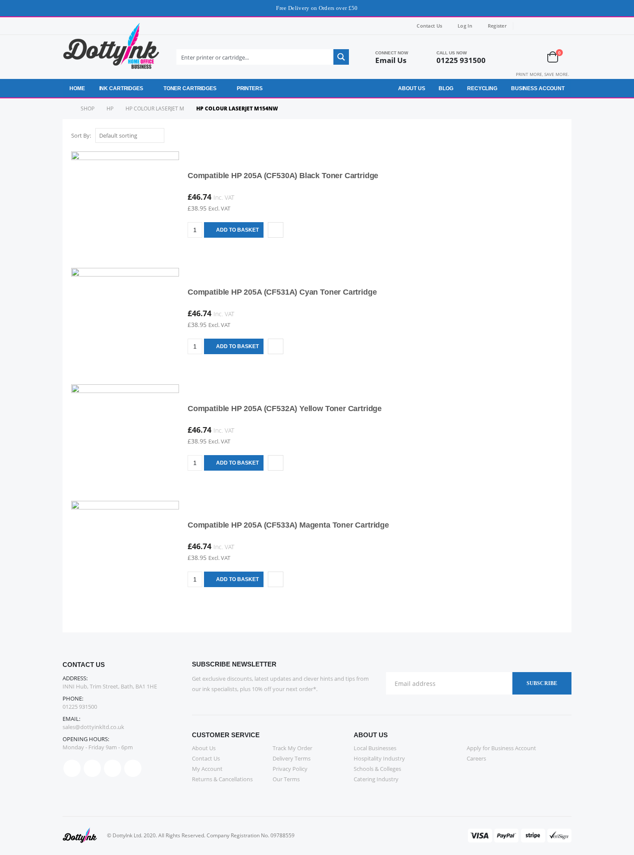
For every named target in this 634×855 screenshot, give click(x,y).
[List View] (559, 136)
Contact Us (429, 25)
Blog (446, 88)
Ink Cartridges (121, 88)
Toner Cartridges (190, 88)
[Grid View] (549, 136)
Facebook (72, 768)
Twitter (92, 768)
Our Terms (286, 779)
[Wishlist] (531, 57)
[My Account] (508, 57)
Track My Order (292, 748)
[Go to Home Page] (66, 109)
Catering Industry (376, 779)
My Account (207, 769)
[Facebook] (525, 25)
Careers (476, 758)
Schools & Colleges (377, 769)
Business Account (538, 88)
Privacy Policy (290, 769)
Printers (250, 88)
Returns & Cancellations (222, 779)
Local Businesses (375, 748)
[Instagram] (552, 25)
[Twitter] (538, 25)
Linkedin (132, 768)
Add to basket (237, 230)
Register (497, 25)
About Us (411, 88)
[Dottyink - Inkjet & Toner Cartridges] (111, 50)
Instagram (112, 768)
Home (77, 88)
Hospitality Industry (379, 758)
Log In (465, 25)
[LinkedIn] (565, 25)
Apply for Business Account (501, 748)
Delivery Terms (292, 758)
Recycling (482, 88)
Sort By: (81, 135)
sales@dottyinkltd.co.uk (93, 727)
